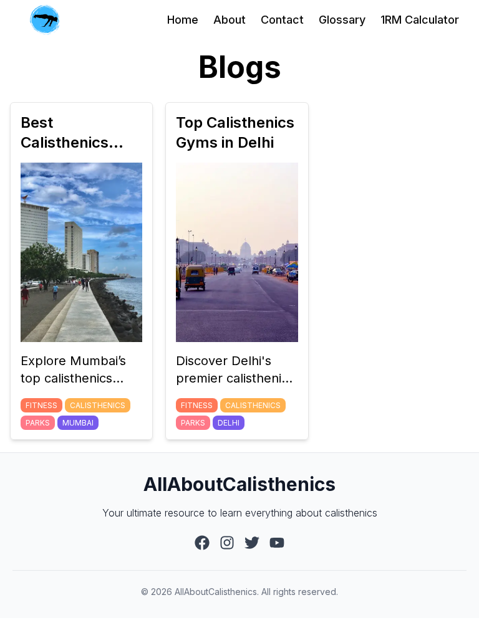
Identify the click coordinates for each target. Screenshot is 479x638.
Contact (282, 19)
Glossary (342, 19)
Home (182, 19)
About (229, 19)
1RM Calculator (419, 19)
